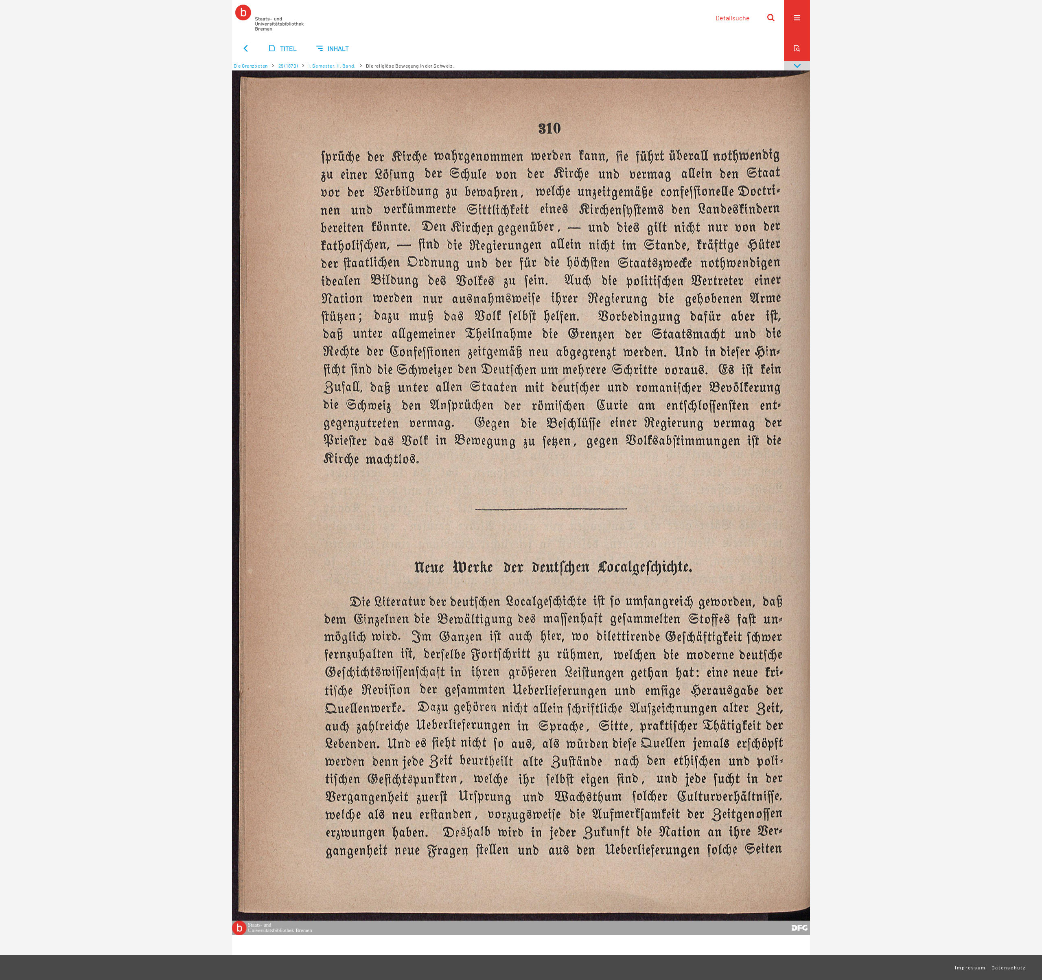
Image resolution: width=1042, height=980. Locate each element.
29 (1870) (288, 65)
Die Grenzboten (251, 65)
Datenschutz (1009, 967)
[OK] (771, 17)
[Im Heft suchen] (797, 48)
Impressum (970, 967)
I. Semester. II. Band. (332, 65)
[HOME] (269, 17)
